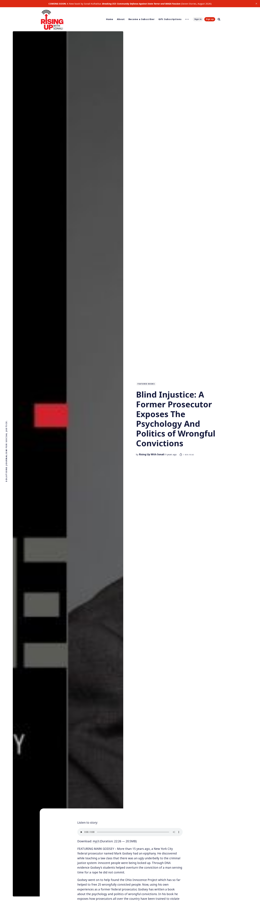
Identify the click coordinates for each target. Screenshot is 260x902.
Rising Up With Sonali (151, 454)
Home (109, 19)
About (121, 19)
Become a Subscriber (141, 19)
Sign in (198, 19)
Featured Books (146, 384)
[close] (256, 3)
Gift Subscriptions (170, 19)
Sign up (210, 19)
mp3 (96, 841)
